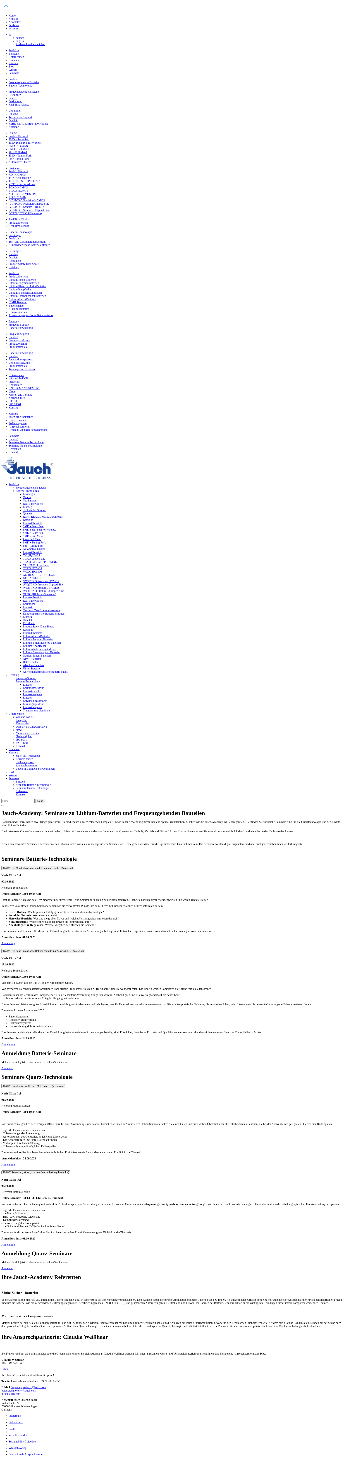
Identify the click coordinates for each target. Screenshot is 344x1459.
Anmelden (7, 1068)
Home (12, 15)
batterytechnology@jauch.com (18, 1390)
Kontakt (13, 18)
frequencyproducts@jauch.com (28, 1387)
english (20, 41)
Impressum (15, 1415)
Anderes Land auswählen (30, 44)
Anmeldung (8, 943)
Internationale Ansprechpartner (26, 1454)
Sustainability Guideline (22, 1441)
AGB (12, 1428)
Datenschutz (16, 1422)
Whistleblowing (18, 1447)
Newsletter (15, 22)
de (10, 34)
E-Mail (5, 1369)
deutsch (20, 37)
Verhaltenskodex (18, 1435)
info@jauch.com (10, 1393)
